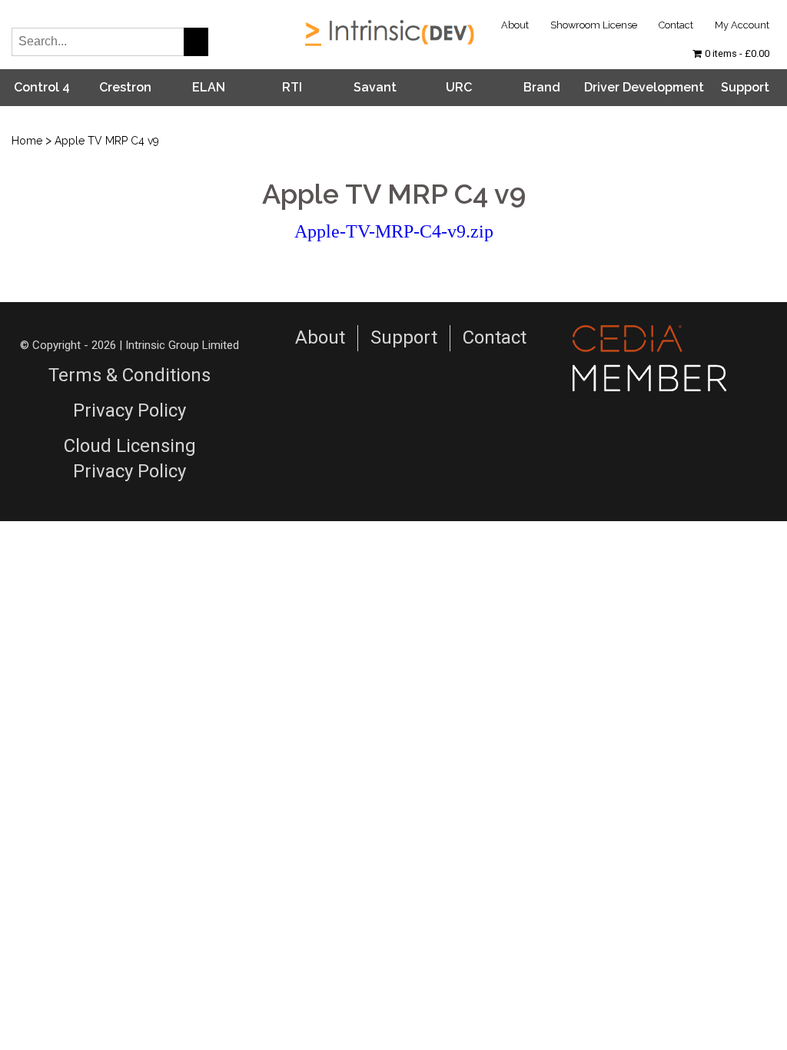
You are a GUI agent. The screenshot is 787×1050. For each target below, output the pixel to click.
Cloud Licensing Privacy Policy (130, 459)
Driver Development (644, 87)
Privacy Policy (129, 410)
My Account (742, 25)
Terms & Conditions (129, 375)
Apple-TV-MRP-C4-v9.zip (393, 231)
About (515, 25)
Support (745, 87)
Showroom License (593, 25)
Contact (676, 25)
